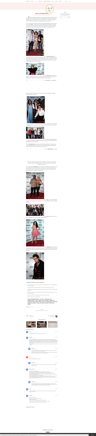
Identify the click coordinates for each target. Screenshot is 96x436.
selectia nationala (44, 310)
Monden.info (32, 306)
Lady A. (53, 1)
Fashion (36, 1)
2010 (36, 310)
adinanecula (33, 348)
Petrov (30, 331)
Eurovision (38, 310)
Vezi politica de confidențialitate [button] (33, 435)
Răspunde (56, 331)
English (56, 1)
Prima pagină (28, 1)
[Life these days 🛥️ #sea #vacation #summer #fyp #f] (48, 432)
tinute (47, 310)
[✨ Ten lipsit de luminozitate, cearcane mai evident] (46, 432)
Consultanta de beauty (47, 1)
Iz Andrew (30, 395)
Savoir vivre (40, 1)
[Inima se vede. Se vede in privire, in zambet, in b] (47, 432)
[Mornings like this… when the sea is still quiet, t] (49, 432)
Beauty (32, 1)
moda (41, 310)
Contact (60, 1)
